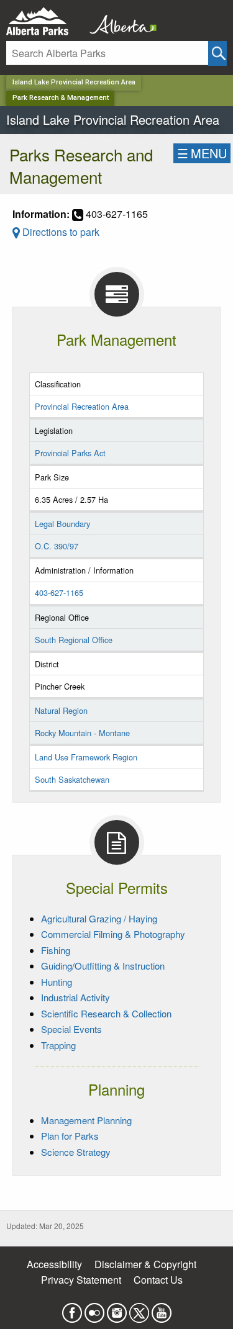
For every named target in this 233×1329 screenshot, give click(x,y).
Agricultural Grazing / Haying (99, 918)
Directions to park (59, 232)
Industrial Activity (75, 997)
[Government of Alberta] (119, 21)
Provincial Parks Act (70, 453)
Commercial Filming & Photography (113, 933)
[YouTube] (161, 1309)
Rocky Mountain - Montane (82, 733)
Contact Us (158, 1280)
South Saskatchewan (72, 779)
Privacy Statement (81, 1280)
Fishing (55, 950)
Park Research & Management (60, 98)
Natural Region (61, 710)
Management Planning (86, 1120)
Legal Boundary (62, 523)
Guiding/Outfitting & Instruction (103, 965)
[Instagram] (117, 1309)
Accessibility (54, 1264)
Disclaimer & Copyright (145, 1264)
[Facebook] (72, 1309)
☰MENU (202, 153)
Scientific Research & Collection (106, 1013)
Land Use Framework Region (86, 757)
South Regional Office (73, 640)
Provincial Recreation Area (82, 406)
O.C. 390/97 (56, 546)
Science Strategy (76, 1151)
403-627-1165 (59, 592)
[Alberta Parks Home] (45, 21)
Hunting (56, 981)
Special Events (71, 1028)
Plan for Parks (70, 1135)
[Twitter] (139, 1309)
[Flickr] (94, 1309)
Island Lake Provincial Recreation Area (73, 82)
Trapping (58, 1045)
